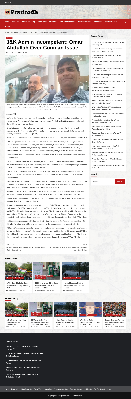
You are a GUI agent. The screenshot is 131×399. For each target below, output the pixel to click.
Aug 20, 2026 (96, 326)
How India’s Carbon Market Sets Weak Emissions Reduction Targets (105, 147)
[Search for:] (103, 181)
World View (42, 22)
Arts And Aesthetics (67, 22)
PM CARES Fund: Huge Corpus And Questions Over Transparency (108, 82)
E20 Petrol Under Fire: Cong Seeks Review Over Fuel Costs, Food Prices (46, 285)
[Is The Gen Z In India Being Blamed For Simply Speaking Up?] (18, 271)
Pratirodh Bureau (13, 52)
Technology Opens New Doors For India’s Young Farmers (106, 134)
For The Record (111, 22)
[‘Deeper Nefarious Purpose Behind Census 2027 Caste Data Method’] (114, 309)
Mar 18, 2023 (23, 52)
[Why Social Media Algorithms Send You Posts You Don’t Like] (90, 309)
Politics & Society (28, 22)
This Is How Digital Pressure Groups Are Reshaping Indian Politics (106, 128)
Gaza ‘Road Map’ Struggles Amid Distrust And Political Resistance (108, 166)
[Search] (125, 22)
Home (7, 22)
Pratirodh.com (77, 396)
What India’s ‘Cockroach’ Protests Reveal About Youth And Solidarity (106, 108)
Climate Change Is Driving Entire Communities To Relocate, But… (103, 89)
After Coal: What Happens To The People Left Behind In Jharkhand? (107, 102)
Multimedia (98, 22)
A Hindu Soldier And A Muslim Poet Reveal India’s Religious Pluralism (107, 95)
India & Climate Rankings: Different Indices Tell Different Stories (107, 76)
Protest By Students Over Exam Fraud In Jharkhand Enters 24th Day (106, 121)
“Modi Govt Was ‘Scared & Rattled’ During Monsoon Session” (107, 160)
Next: (68, 247)
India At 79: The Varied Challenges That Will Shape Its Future (108, 141)
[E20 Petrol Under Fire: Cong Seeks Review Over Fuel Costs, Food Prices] (46, 271)
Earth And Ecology (41, 275)
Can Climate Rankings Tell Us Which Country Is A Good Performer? (108, 115)
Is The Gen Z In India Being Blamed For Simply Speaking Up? (18, 285)
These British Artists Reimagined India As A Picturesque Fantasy (107, 153)
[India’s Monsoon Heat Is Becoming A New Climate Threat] (75, 271)
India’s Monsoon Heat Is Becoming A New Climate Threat (73, 285)
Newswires (53, 22)
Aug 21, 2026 (22, 290)
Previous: (25, 247)
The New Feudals (84, 22)
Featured (15, 22)
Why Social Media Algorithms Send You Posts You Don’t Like (108, 63)
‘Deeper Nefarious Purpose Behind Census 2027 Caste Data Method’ (107, 69)
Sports (7, 26)
